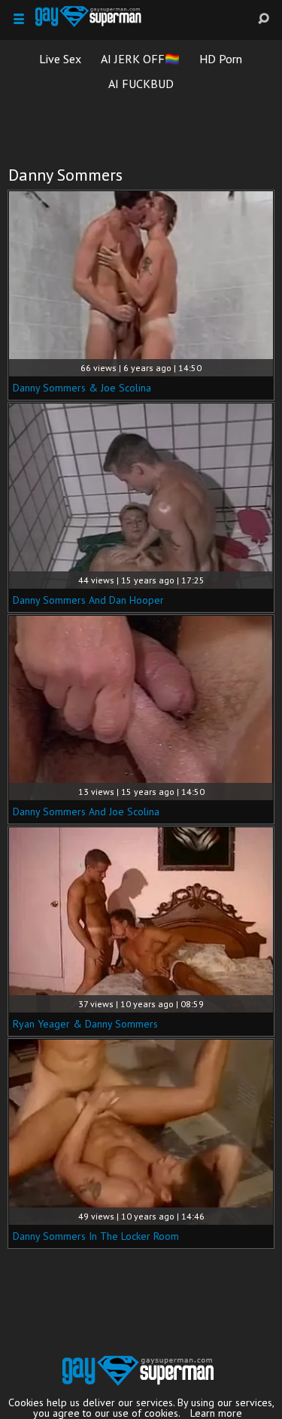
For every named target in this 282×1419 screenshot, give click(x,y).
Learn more (216, 1413)
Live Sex (60, 58)
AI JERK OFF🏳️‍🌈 (140, 58)
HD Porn (220, 58)
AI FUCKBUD (141, 83)
